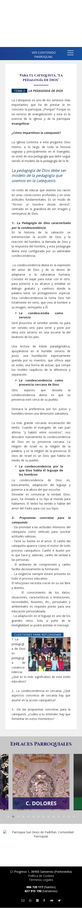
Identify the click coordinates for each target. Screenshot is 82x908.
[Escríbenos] (22, 900)
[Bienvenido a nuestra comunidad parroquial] (6, 52)
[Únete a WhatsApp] (30, 900)
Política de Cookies (41, 876)
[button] (70, 53)
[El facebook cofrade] (44, 900)
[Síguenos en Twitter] (59, 900)
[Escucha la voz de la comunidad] (51, 900)
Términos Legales (41, 880)
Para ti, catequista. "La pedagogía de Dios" (41, 77)
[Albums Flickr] (37, 900)
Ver (41, 773)
